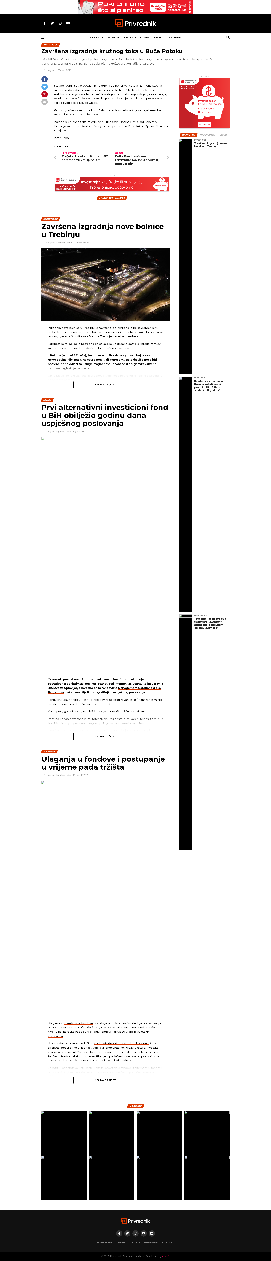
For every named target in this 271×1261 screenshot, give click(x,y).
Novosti (113, 37)
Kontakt (168, 1242)
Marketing (104, 1242)
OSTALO (134, 1242)
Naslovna (96, 37)
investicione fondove (78, 1023)
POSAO (144, 37)
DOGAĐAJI (174, 37)
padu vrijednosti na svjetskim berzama (121, 1043)
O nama (121, 1242)
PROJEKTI (130, 37)
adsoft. (166, 1256)
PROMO (158, 37)
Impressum (150, 1242)
